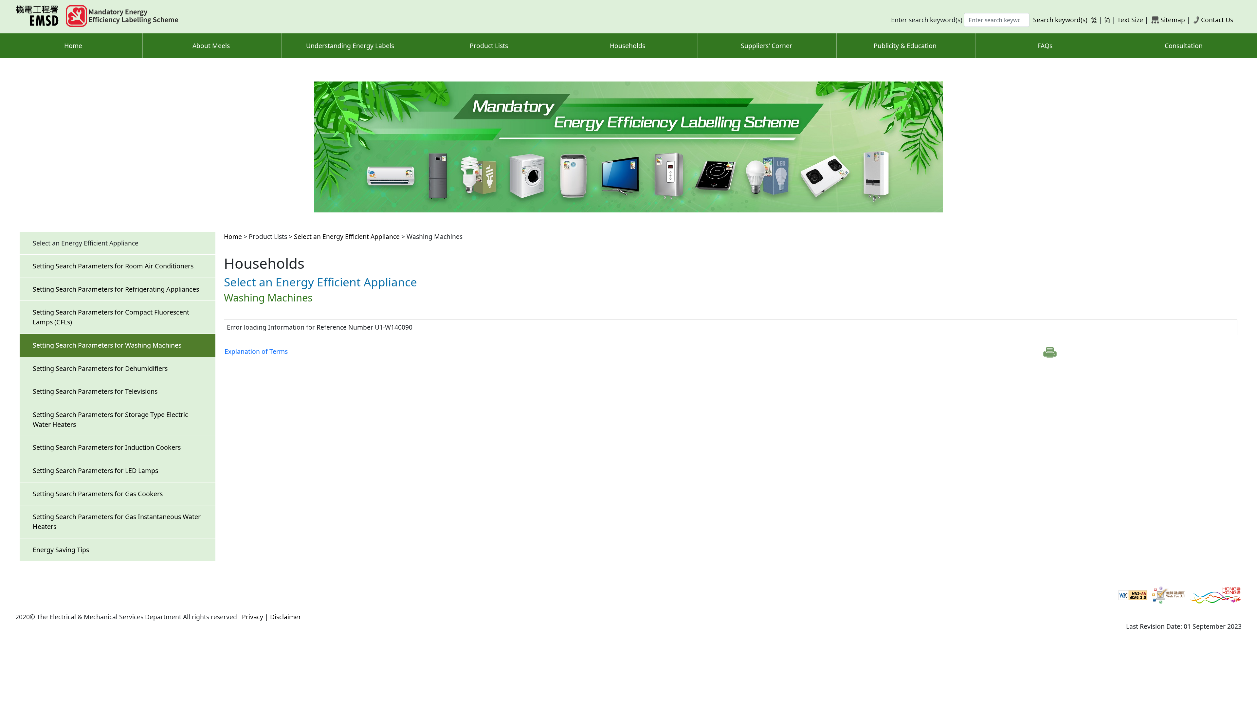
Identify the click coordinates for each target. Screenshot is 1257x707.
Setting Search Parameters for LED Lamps (95, 470)
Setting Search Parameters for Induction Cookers (107, 447)
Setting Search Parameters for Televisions (95, 391)
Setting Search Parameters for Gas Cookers (98, 493)
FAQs (1044, 45)
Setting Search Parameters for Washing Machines (107, 345)
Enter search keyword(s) (926, 19)
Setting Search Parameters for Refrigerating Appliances (116, 289)
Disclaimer (285, 616)
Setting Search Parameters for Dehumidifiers (100, 368)
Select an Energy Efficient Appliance (347, 236)
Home (73, 45)
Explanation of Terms (256, 351)
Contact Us (1217, 19)
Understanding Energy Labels (350, 45)
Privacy (252, 616)
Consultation (1184, 45)
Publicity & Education (905, 45)
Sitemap (1172, 19)
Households (627, 45)
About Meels (211, 45)
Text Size (1130, 19)
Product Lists (489, 45)
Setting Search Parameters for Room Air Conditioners (113, 266)
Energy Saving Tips (61, 549)
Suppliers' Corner (766, 45)
